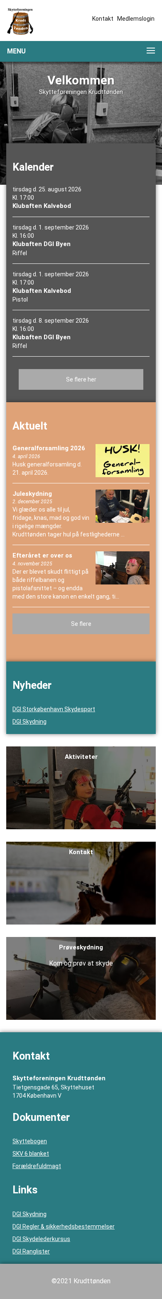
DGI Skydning (29, 721)
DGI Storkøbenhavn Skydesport (53, 709)
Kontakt (102, 18)
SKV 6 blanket (30, 1153)
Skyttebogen (29, 1141)
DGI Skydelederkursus (41, 1239)
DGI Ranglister (31, 1251)
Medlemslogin (136, 18)
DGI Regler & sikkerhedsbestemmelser (63, 1226)
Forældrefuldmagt (36, 1166)
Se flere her (81, 379)
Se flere (81, 624)
